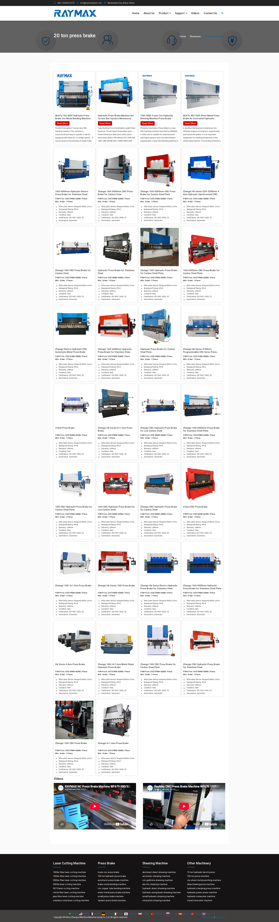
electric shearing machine (154, 884)
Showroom (220, 917)
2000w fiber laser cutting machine (69, 880)
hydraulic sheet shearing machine (158, 888)
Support (180, 13)
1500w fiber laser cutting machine (69, 876)
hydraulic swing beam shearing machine (161, 892)
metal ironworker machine (199, 900)
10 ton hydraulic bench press (201, 872)
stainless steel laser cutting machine (71, 900)
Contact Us (210, 13)
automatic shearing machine (156, 876)
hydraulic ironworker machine (201, 896)
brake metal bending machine (112, 884)
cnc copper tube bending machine (114, 888)
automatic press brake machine (113, 880)
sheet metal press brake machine (114, 892)
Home (135, 13)
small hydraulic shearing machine (158, 896)
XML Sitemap (207, 917)
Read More (105, 123)
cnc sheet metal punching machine (204, 880)
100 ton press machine (198, 876)
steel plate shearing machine (156, 900)
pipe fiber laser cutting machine (68, 896)
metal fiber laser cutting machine (69, 892)
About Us (149, 13)
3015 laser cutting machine (66, 888)
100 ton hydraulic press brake (112, 876)
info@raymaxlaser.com (91, 3)
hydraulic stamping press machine (203, 888)
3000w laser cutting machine (67, 884)
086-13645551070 (65, 3)
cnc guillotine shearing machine (157, 880)
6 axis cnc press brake (108, 872)
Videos (195, 13)
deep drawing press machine (201, 884)
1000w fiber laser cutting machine (69, 872)
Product (163, 13)
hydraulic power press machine (202, 892)
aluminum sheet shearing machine (159, 872)
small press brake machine (111, 896)
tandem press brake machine (112, 900)
